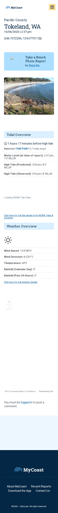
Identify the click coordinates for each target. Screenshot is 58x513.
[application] (29, 345)
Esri (51, 391)
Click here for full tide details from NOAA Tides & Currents (28, 216)
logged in (26, 402)
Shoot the (34, 65)
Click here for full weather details (20, 282)
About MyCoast (17, 486)
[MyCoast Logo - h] (14, 7)
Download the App (19, 490)
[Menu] (52, 7)
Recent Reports (41, 486)
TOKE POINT (22, 148)
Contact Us (43, 490)
